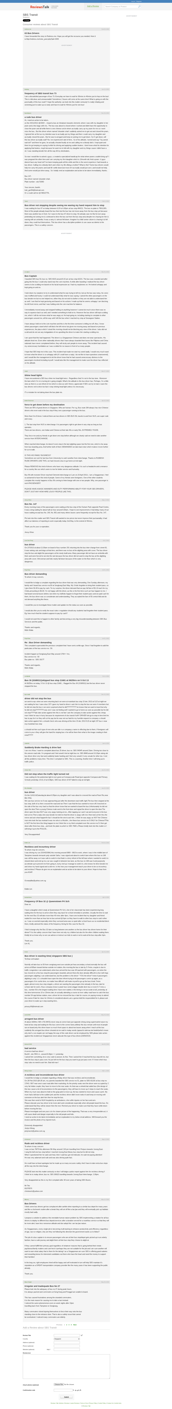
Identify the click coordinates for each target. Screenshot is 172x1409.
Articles (61, 1403)
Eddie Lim (27, 842)
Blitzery (27, 1199)
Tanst (26, 201)
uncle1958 (27, 1015)
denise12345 (28, 1044)
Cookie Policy (102, 1403)
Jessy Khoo (28, 500)
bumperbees (28, 897)
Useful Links (117, 1403)
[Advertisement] (67, 63)
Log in (133, 1)
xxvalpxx (27, 272)
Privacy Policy (93, 1403)
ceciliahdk (27, 676)
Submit (66, 1397)
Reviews (66, 1403)
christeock (28, 1139)
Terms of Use (84, 1403)
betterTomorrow (29, 400)
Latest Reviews (74, 1403)
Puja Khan (27, 570)
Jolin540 (27, 743)
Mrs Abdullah (28, 788)
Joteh (26, 371)
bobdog (27, 89)
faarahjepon (28, 113)
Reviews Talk (54, 1403)
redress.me (28, 29)
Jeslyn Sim (28, 770)
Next (75, 1325)
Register (139, 1)
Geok (26, 952)
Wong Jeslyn (28, 1070)
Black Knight (28, 1282)
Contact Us (110, 1403)
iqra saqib (27, 694)
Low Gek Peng (29, 540)
